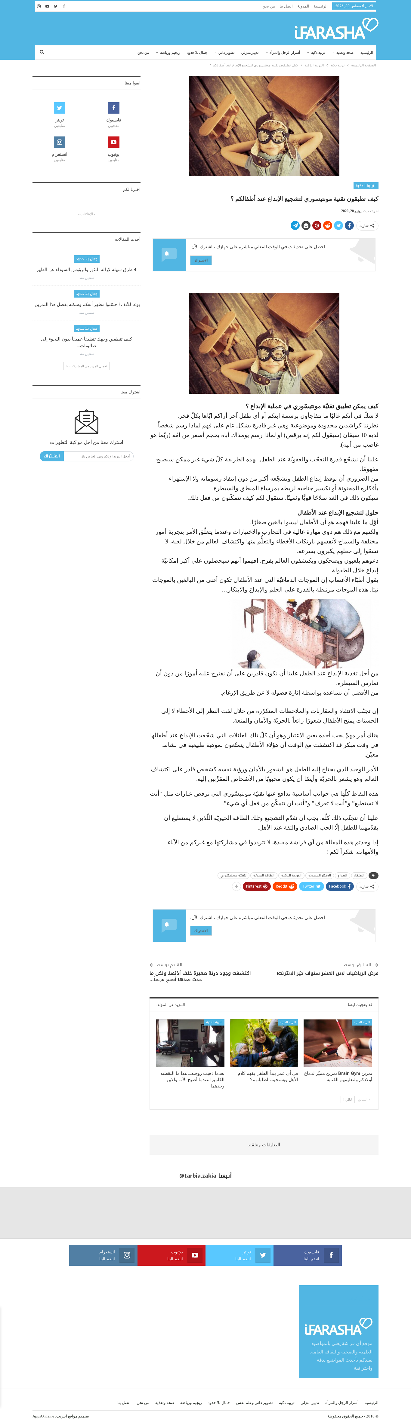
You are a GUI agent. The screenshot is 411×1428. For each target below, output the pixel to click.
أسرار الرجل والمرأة (285, 52)
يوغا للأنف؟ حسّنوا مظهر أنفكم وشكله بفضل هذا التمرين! (86, 304)
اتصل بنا (286, 6)
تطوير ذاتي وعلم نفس (254, 1402)
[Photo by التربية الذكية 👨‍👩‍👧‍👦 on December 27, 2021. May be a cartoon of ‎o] (77, 1213)
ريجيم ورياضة (170, 52)
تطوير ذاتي (226, 52)
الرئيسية (321, 6)
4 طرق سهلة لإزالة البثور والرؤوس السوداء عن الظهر (86, 269)
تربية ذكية (318, 52)
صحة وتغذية (345, 52)
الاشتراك (201, 260)
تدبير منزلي (249, 52)
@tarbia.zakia (197, 1176)
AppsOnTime (43, 1416)
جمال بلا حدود (197, 52)
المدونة (303, 6)
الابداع (342, 875)
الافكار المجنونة (319, 875)
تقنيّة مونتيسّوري (233, 875)
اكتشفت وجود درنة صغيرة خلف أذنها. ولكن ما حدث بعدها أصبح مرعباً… (200, 976)
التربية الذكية (366, 185)
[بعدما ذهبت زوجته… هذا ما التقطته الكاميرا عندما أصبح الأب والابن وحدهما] (190, 1043)
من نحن (268, 6)
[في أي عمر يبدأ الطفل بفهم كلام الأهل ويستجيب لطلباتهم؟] (264, 1043)
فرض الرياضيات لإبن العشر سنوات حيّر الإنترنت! (328, 973)
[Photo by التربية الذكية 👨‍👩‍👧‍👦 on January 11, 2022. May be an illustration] (385, 1213)
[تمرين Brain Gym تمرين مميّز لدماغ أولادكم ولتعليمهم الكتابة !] (338, 1043)
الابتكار (359, 875)
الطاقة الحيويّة (263, 875)
